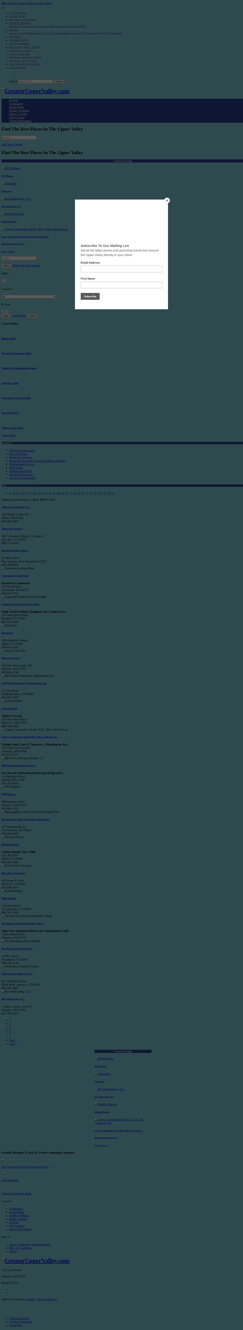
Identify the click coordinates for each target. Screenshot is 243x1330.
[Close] (167, 200)
